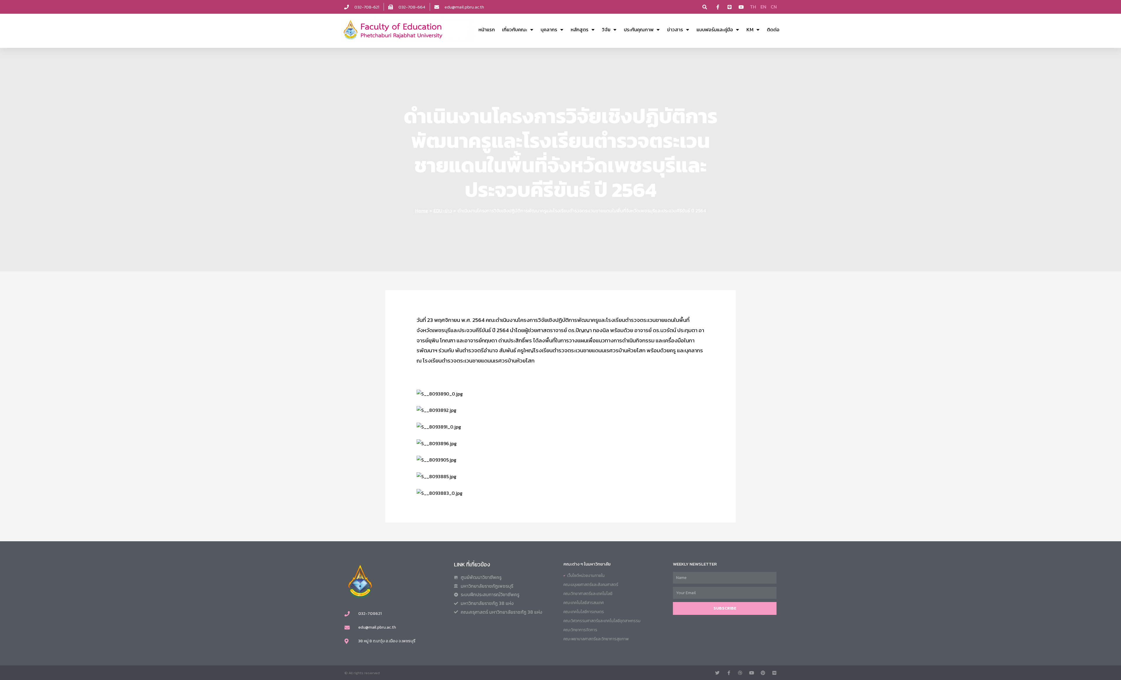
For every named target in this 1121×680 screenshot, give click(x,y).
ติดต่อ (773, 29)
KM (749, 29)
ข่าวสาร (675, 29)
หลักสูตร (580, 29)
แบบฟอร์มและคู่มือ (715, 29)
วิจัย (606, 29)
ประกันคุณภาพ (639, 29)
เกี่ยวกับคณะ (514, 29)
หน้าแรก (486, 29)
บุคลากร (549, 29)
